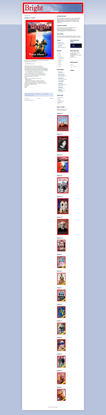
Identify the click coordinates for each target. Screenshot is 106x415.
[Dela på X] (44, 94)
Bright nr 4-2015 (29, 18)
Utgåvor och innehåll (30, 95)
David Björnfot (60, 83)
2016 (59, 54)
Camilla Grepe (60, 87)
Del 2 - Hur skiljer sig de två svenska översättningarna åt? (34, 72)
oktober (60, 60)
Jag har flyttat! (60, 81)
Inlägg (73, 64)
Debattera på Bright (61, 43)
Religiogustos (60, 89)
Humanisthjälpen (60, 97)
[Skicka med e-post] (42, 94)
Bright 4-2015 (60, 42)
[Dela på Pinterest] (47, 94)
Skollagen (59, 46)
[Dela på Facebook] (46, 94)
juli (59, 61)
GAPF (59, 98)
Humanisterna (60, 102)
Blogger (56, 407)
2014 (59, 66)
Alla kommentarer (74, 66)
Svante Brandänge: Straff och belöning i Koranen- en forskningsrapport (36, 70)
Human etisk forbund (61, 101)
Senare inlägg (27, 98)
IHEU (59, 103)
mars (60, 64)
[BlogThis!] (43, 94)
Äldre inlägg (51, 98)
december (60, 57)
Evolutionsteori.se (60, 78)
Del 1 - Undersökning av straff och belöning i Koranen (33, 71)
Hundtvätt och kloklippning (62, 79)
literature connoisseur (61, 74)
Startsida (39, 98)
